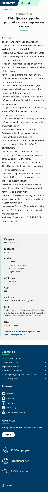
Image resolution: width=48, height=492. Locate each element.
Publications (7, 9)
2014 (6, 291)
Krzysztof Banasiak (16, 268)
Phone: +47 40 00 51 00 (11, 358)
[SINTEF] (8, 3)
